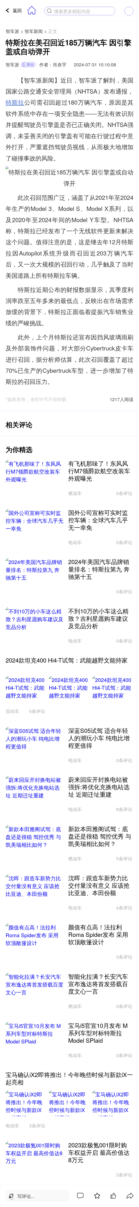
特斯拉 (15, 102)
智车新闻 (34, 31)
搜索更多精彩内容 (72, 11)
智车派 (12, 31)
